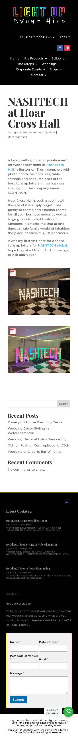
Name (15, 642)
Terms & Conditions (26, 732)
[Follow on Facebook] (60, 48)
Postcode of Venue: (24, 657)
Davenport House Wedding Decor (35, 422)
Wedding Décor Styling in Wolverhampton (31, 544)
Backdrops (26, 64)
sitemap (63, 729)
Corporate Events (29, 69)
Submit (18, 699)
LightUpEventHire (24, 132)
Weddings (49, 64)
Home (14, 58)
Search (63, 403)
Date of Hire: (49, 642)
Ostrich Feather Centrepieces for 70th (38, 445)
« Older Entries (12, 594)
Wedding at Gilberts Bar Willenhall (35, 451)
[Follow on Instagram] (67, 48)
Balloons (57, 58)
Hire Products (33, 58)
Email (43, 659)
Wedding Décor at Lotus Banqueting (37, 439)
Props (54, 69)
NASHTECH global (52, 245)
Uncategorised (17, 137)
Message (17, 673)
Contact (37, 75)
